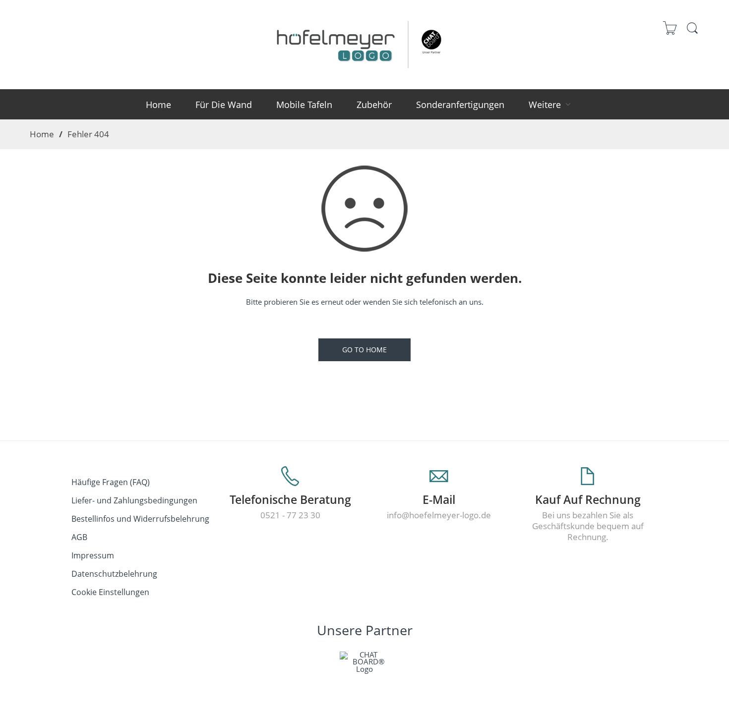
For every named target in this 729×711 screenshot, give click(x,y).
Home (42, 134)
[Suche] (692, 32)
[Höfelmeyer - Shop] (364, 43)
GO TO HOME (364, 349)
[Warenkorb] (670, 33)
